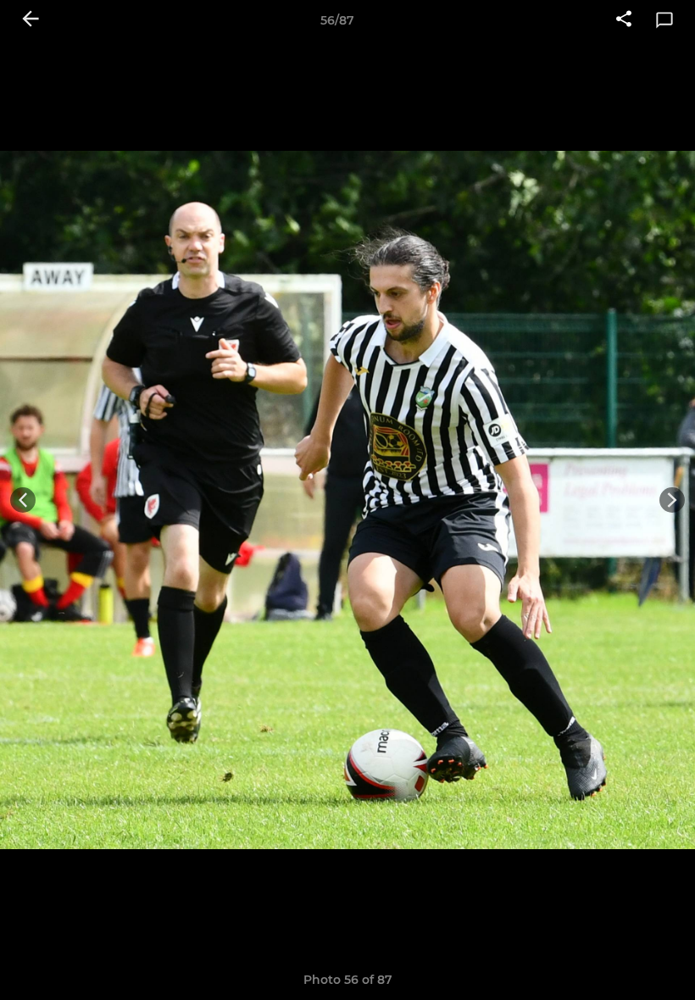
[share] (624, 20)
